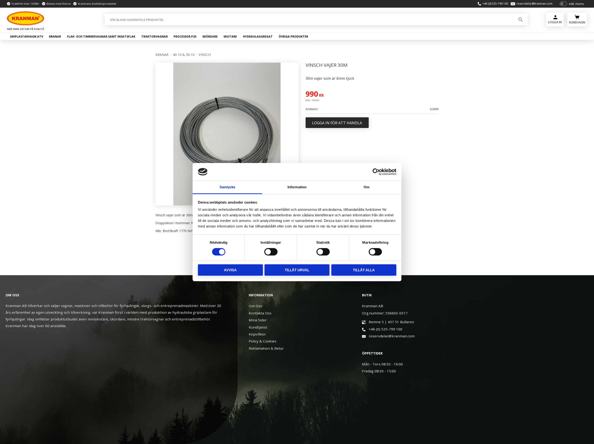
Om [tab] (366, 187)
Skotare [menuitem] (230, 36)
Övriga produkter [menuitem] (293, 36)
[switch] (271, 252)
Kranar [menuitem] (55, 36)
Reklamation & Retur (266, 348)
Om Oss (255, 305)
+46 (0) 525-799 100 (495, 4)
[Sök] (520, 19)
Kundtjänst (258, 327)
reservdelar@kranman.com (534, 4)
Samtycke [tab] (228, 187)
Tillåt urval (297, 270)
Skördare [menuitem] (210, 36)
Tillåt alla (364, 270)
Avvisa (230, 270)
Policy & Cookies (262, 341)
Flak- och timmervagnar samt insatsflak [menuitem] (101, 36)
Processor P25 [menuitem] (185, 36)
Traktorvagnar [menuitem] (154, 36)
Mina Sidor (258, 320)
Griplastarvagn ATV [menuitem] (26, 36)
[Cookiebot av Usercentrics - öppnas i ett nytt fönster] (376, 171)
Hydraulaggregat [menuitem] (258, 36)
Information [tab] (297, 187)
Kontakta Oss (260, 313)
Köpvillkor (257, 334)
